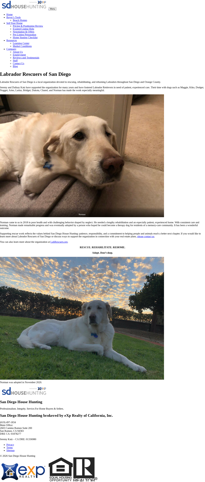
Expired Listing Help (23, 29)
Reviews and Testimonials (26, 57)
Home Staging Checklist (25, 37)
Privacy (10, 444)
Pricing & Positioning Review (28, 26)
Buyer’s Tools (13, 17)
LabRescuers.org (59, 242)
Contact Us (18, 63)
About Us (18, 52)
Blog (15, 66)
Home (9, 14)
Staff (15, 60)
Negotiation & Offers (23, 31)
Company (11, 49)
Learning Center (21, 43)
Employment (19, 54)
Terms (9, 447)
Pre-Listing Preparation (24, 34)
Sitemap (10, 450)
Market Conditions (22, 46)
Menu (52, 9)
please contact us (145, 236)
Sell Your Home (14, 23)
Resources (11, 40)
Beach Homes (20, 20)
